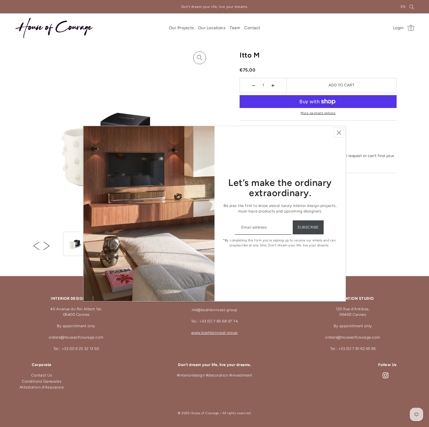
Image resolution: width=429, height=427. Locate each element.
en (403, 7)
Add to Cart (342, 85)
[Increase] (273, 85)
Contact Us (41, 375)
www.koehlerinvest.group (214, 332)
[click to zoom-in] (199, 57)
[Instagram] (385, 375)
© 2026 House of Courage (198, 413)
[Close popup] (339, 132)
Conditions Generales (41, 381)
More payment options (318, 113)
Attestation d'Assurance (42, 387)
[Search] (411, 6)
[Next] (47, 246)
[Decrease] (254, 85)
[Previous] (36, 246)
